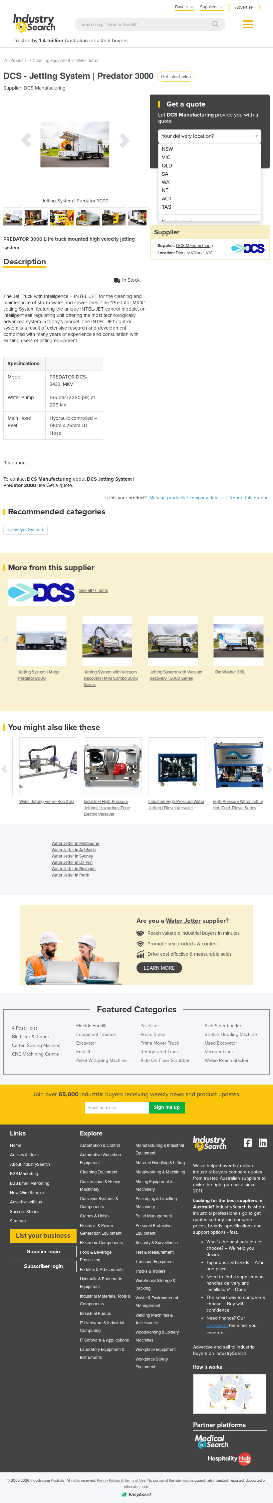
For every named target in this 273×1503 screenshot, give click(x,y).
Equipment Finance (96, 1034)
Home (15, 1145)
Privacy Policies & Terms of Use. (121, 1480)
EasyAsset (217, 1325)
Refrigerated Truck (159, 1052)
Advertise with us (26, 1202)
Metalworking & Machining (160, 1172)
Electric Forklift (91, 1026)
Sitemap (18, 1221)
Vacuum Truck (219, 1052)
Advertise (244, 7)
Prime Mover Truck (159, 1043)
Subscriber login (43, 1266)
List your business (43, 1236)
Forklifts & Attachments (102, 1269)
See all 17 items (93, 590)
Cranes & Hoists (95, 1216)
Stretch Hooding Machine (231, 1034)
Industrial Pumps (95, 1313)
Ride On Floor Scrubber (165, 1060)
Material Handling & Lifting (160, 1162)
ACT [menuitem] (167, 198)
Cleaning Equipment (51, 60)
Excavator (86, 1043)
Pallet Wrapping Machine (101, 1060)
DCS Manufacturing (45, 88)
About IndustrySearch (30, 1164)
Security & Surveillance (157, 1242)
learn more (159, 968)
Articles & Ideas (24, 1154)
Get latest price (176, 76)
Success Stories (24, 1211)
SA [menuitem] (165, 174)
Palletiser (149, 1026)
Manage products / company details (186, 498)
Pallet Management (154, 1216)
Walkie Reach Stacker (227, 1060)
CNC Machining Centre (35, 1054)
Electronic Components (101, 1242)
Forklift (83, 1052)
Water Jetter (87, 60)
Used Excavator (221, 1043)
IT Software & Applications (104, 1340)
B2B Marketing (24, 1173)
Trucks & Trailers (150, 1271)
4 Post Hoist (24, 1028)
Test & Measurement (155, 1252)
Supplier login (43, 1251)
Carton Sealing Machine (36, 1045)
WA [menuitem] (166, 182)
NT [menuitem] (165, 190)
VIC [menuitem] (166, 157)
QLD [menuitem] (167, 165)
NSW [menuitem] (167, 149)
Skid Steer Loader (223, 1026)
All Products (15, 60)
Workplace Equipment (156, 1349)
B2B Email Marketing (29, 1183)
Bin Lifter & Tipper (30, 1037)
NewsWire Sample (27, 1192)
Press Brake (152, 1034)
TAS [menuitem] (166, 207)
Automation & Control (100, 1145)
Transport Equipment (155, 1261)
